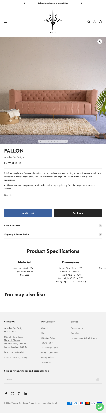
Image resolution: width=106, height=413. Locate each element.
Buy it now (78, 213)
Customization (77, 328)
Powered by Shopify (49, 403)
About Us (45, 328)
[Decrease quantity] (8, 201)
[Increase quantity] (20, 201)
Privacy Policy (47, 357)
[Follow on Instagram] (12, 393)
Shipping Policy (48, 337)
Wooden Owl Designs (14, 157)
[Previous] (24, 3)
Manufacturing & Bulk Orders (84, 337)
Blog (43, 333)
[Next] (81, 3)
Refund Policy (47, 342)
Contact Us (46, 362)
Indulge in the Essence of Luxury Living (53, 3)
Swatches (75, 333)
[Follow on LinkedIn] (25, 393)
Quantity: (8, 195)
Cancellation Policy (49, 347)
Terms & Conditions (49, 352)
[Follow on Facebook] (6, 393)
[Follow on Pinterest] (19, 393)
